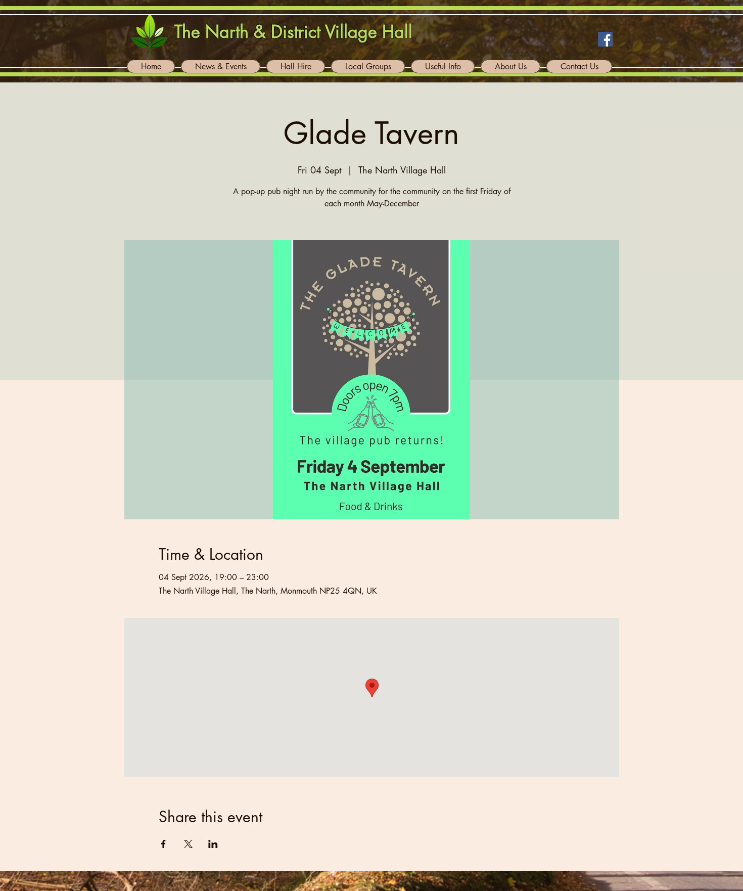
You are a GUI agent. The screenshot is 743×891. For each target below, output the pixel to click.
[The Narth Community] (605, 39)
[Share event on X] (188, 844)
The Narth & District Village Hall (293, 31)
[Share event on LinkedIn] (213, 844)
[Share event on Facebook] (163, 844)
